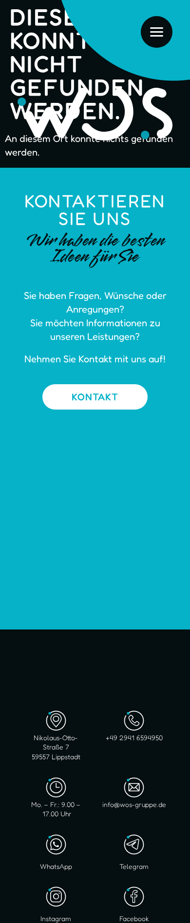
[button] (17, 905)
